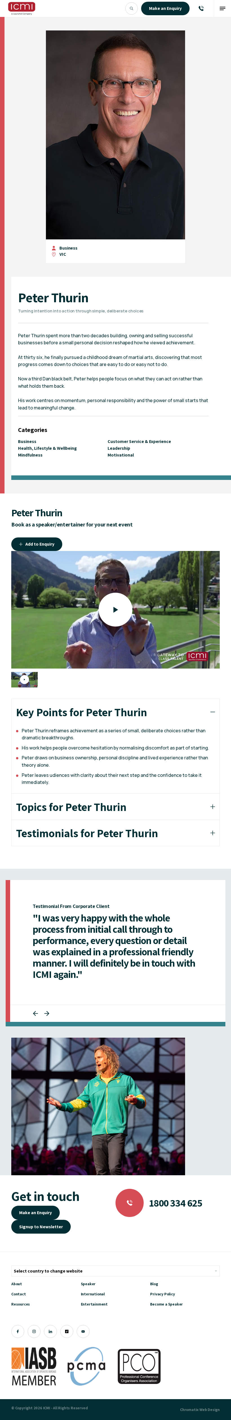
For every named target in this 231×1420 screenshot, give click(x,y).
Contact (18, 1293)
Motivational (121, 455)
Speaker (88, 1283)
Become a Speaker (166, 1304)
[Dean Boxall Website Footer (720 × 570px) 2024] (98, 1106)
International (93, 1293)
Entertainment (94, 1304)
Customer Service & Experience (139, 441)
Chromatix (189, 1409)
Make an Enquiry (35, 1213)
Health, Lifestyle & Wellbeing (47, 448)
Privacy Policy (162, 1293)
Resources (20, 1304)
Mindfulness (30, 455)
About (16, 1283)
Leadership (119, 448)
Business (68, 248)
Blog (154, 1283)
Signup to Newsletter (41, 1227)
